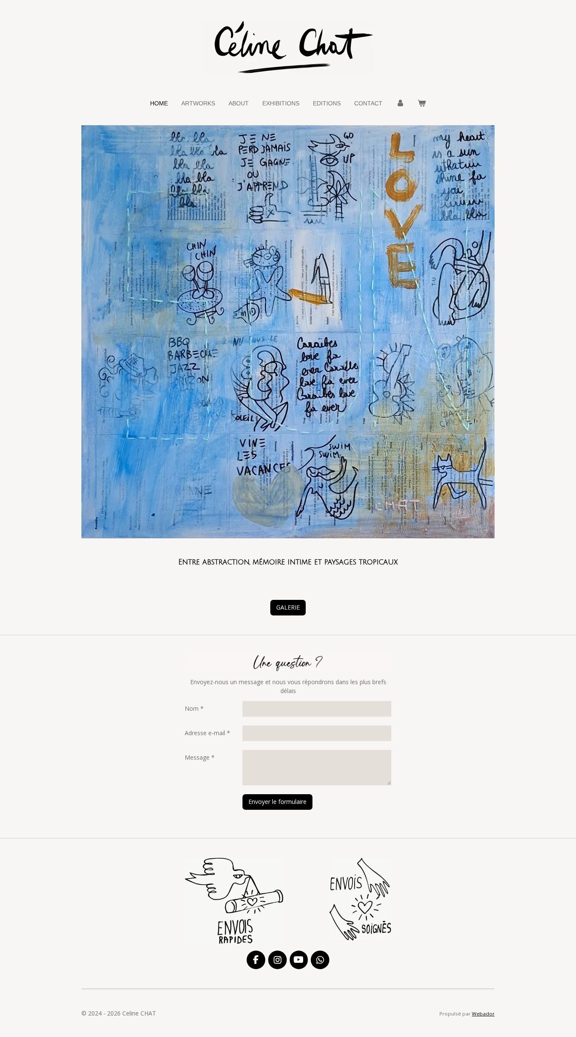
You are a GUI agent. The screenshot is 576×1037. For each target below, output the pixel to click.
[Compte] (400, 103)
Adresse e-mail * (207, 733)
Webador (483, 1013)
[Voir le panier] (422, 103)
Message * (200, 757)
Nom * (194, 708)
